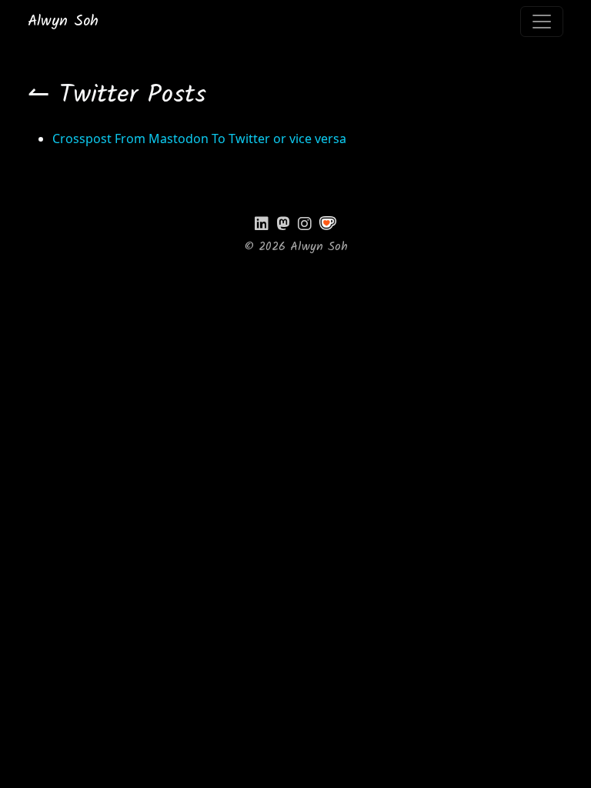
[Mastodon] (283, 224)
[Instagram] (305, 224)
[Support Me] (327, 223)
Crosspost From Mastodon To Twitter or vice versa (199, 138)
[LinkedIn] (262, 224)
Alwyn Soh (63, 21)
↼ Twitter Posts (117, 95)
